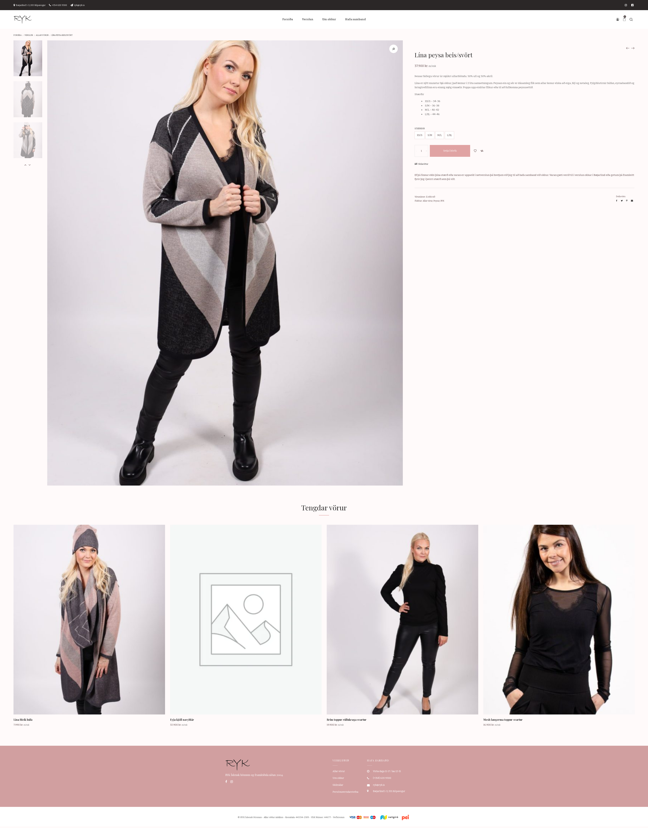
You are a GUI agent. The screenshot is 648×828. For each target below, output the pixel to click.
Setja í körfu (450, 150)
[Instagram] (231, 782)
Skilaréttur (423, 164)
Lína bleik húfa (23, 719)
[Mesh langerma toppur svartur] (627, 48)
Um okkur (338, 778)
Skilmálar (338, 785)
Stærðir (420, 128)
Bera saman (482, 151)
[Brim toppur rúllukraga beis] (632, 48)
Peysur (436, 201)
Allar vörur (42, 35)
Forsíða (18, 35)
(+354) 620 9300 (382, 778)
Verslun (28, 35)
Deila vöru (620, 196)
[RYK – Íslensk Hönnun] (23, 19)
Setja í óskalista (475, 151)
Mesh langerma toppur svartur (503, 719)
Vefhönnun (338, 817)
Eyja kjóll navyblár (182, 719)
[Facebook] (226, 782)
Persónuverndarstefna (345, 791)
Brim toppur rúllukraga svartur (347, 719)
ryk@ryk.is (379, 785)
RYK (442, 201)
